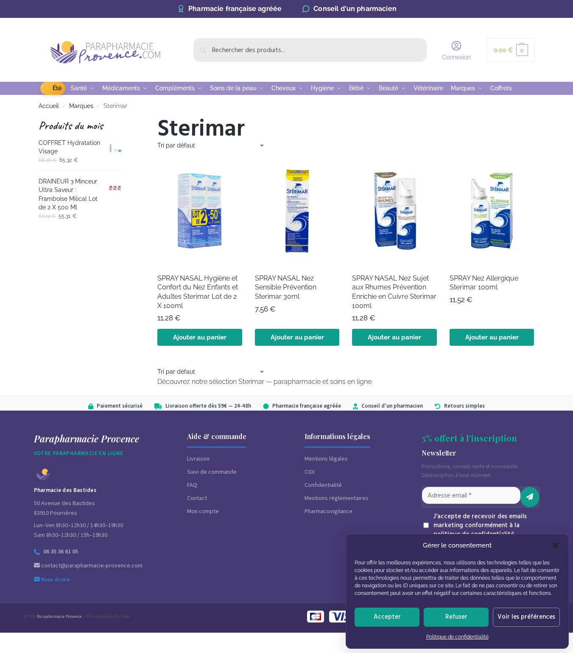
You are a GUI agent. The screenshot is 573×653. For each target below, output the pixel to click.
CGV (310, 472)
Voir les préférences (526, 616)
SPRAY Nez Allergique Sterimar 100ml (484, 283)
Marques (81, 106)
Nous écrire (55, 579)
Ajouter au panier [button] (199, 337)
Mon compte (203, 511)
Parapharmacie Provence (59, 617)
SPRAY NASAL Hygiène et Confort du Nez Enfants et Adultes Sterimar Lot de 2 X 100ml (197, 292)
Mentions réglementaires (337, 498)
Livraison (198, 459)
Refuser (456, 616)
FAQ (192, 485)
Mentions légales (326, 459)
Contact (197, 498)
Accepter (387, 616)
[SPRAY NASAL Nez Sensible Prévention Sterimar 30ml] (297, 211)
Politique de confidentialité (457, 637)
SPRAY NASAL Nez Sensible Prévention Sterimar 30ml (285, 287)
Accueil (49, 106)
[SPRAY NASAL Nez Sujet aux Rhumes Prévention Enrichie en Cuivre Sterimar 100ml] (394, 211)
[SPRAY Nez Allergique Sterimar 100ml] (492, 211)
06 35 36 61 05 (60, 551)
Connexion (456, 57)
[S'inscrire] (529, 497)
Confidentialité (323, 485)
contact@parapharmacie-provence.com (91, 565)
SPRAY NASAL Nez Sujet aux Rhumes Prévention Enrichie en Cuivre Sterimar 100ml (394, 292)
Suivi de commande (212, 472)
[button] (555, 545)
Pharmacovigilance (328, 511)
